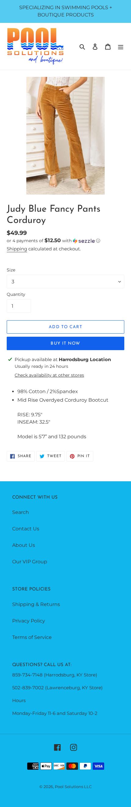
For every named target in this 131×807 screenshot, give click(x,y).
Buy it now (65, 343)
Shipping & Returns (36, 604)
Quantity (16, 294)
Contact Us (25, 529)
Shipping (17, 249)
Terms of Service (32, 637)
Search (20, 512)
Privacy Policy (28, 621)
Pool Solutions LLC (73, 786)
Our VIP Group (29, 562)
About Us (23, 545)
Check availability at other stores (49, 375)
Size (11, 270)
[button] (53, 241)
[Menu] (120, 46)
